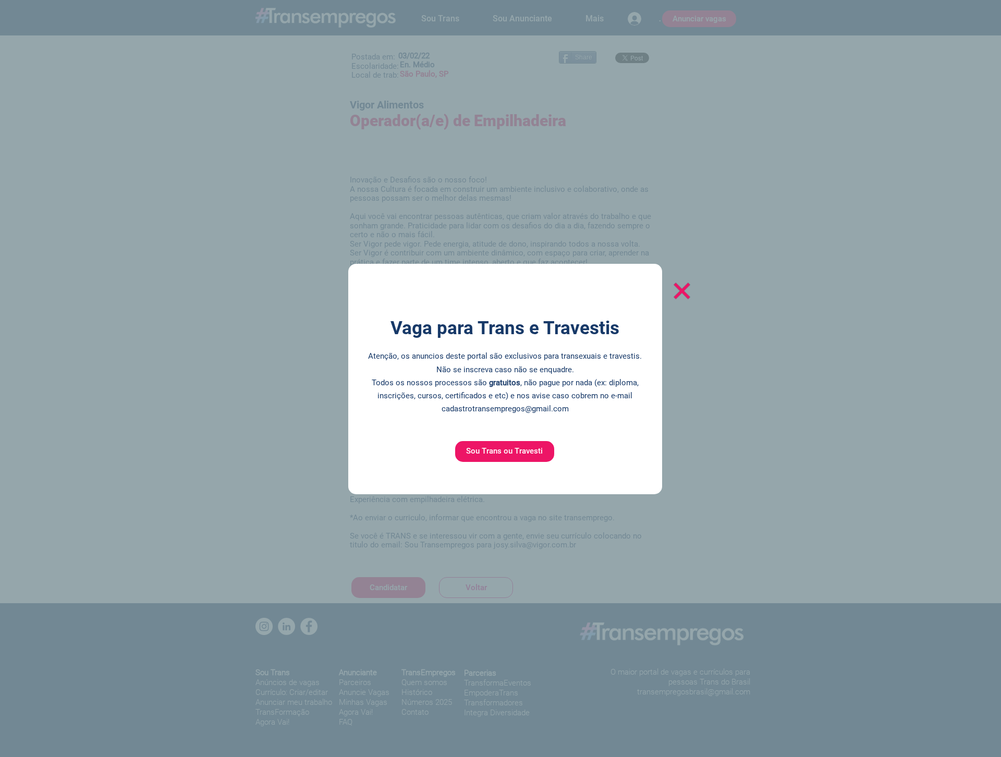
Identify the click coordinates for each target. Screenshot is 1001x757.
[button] (504, 451)
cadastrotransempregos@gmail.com (505, 408)
